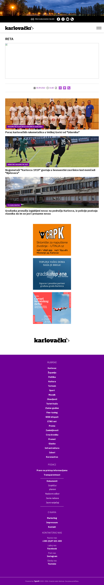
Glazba (52, 443)
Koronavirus (52, 457)
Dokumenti (52, 481)
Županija (52, 372)
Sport (52, 390)
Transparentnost (52, 475)
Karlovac (52, 368)
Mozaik (52, 395)
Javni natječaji (52, 502)
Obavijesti (52, 399)
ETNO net (52, 421)
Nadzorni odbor (52, 493)
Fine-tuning (52, 412)
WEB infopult (52, 417)
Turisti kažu (52, 403)
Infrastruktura (52, 448)
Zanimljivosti (52, 430)
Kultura (52, 381)
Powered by (32, 581)
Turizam (52, 386)
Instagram (52, 556)
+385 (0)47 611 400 (52, 541)
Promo (52, 426)
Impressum (52, 522)
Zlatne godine (52, 408)
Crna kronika (52, 434)
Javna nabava (52, 498)
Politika (52, 377)
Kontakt (52, 527)
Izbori (52, 452)
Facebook (52, 548)
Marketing (52, 518)
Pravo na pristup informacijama (52, 470)
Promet (52, 439)
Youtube (52, 564)
